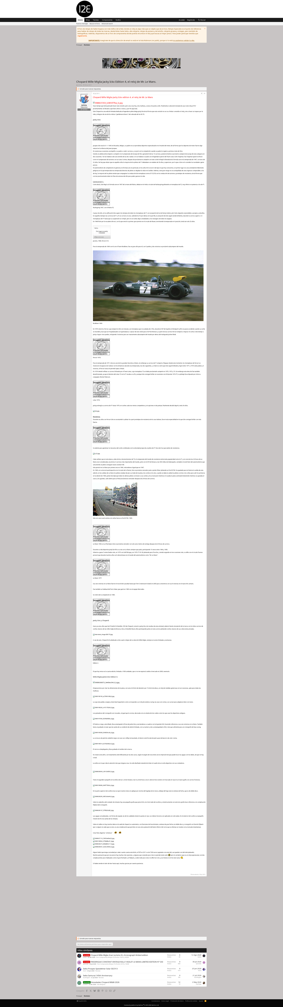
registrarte (82, 36)
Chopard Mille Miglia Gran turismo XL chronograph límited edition (119, 955)
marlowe (198, 984)
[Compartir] (201, 93)
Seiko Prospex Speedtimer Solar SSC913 (100, 968)
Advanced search (107, 24)
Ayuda (201, 1001)
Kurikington (86, 978)
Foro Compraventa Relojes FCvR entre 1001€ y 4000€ (112, 957)
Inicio (80, 20)
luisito (85, 957)
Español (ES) (82, 1001)
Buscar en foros (95, 24)
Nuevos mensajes (82, 24)
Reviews (97, 971)
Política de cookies (191, 1001)
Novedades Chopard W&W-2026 (105, 982)
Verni (84, 971)
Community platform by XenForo (141, 1005)
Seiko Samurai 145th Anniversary (97, 975)
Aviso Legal (165, 1001)
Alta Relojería (101, 984)
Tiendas (96, 20)
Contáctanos (155, 1001)
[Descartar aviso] (205, 29)
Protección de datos (177, 1001)
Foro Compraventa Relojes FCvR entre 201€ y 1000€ (113, 964)
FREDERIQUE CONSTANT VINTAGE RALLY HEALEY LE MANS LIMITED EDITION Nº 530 (127, 962)
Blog (88, 20)
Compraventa (107, 20)
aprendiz (85, 964)
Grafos (118, 20)
